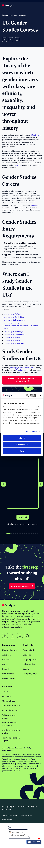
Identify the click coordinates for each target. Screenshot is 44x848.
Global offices (8, 701)
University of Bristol (12, 340)
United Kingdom (9, 650)
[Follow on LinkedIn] (5, 635)
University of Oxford (12, 314)
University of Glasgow (13, 323)
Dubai (5, 664)
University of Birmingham (14, 343)
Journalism (35, 205)
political (18, 165)
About (5, 691)
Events (26, 669)
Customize (20, 444)
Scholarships (29, 664)
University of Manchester (14, 334)
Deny (22, 451)
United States (8, 678)
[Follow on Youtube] (20, 635)
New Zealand (8, 673)
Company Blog (30, 673)
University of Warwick (13, 337)
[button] (40, 484)
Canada (5, 659)
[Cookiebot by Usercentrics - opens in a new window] (27, 395)
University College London (14, 320)
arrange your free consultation (23, 368)
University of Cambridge (14, 317)
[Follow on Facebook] (12, 635)
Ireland (5, 669)
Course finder (29, 650)
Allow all (22, 438)
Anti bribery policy (11, 705)
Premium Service (23, 370)
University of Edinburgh (13, 331)
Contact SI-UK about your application (21, 380)
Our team (6, 696)
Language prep (30, 659)
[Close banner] (40, 395)
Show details (31, 431)
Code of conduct (10, 710)
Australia (6, 655)
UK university (36, 135)
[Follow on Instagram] (27, 635)
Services (27, 655)
